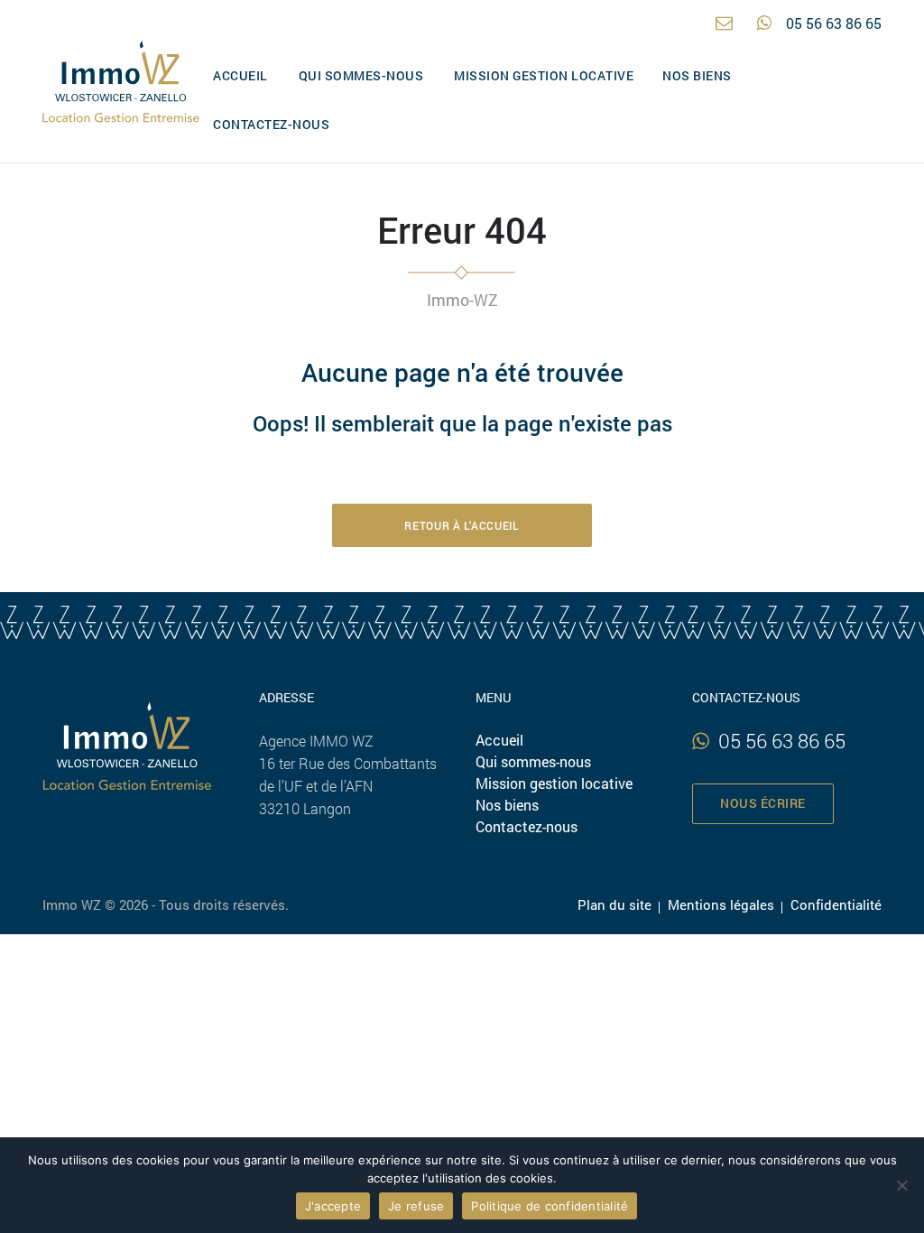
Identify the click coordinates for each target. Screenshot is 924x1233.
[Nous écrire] (729, 23)
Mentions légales (721, 904)
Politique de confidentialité (549, 1206)
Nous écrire (763, 803)
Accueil (240, 75)
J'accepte (333, 1206)
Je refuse (416, 1206)
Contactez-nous (271, 124)
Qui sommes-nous (361, 75)
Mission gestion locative (543, 75)
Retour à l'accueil (462, 525)
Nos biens (697, 75)
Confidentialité (836, 904)
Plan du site (614, 904)
